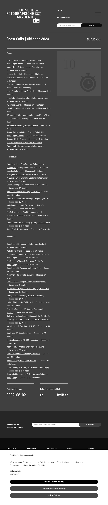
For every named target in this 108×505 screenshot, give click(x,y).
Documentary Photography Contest (21, 126)
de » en (60, 10)
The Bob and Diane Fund (17, 212)
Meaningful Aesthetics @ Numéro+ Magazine (25, 347)
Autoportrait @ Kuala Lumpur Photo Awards (25, 67)
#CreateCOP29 (13, 115)
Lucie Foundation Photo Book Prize (21, 91)
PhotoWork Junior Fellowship (19, 199)
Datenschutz (15, 471)
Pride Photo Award (14, 251)
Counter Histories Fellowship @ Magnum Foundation (28, 223)
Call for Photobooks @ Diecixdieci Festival (24, 302)
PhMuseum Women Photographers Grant (23, 192)
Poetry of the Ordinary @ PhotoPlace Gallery (25, 296)
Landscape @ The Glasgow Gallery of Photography (28, 367)
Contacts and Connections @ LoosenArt (23, 354)
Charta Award (12, 185)
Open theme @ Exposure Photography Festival (26, 244)
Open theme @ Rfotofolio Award (20, 275)
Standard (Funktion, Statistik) (54, 482)
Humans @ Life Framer (16, 139)
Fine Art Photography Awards (19, 84)
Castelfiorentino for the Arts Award (21, 108)
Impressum (14, 474)
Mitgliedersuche (63, 18)
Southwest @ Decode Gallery (19, 333)
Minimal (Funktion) (54, 495)
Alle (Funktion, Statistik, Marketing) (54, 488)
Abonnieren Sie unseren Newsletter (15, 426)
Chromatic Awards (14, 105)
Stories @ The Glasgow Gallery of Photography (26, 282)
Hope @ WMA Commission (17, 229)
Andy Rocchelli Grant (15, 205)
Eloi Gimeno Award (14, 78)
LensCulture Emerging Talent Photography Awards (27, 98)
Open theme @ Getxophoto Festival (21, 361)
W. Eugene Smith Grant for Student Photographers (27, 178)
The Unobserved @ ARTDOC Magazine (22, 340)
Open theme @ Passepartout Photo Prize (24, 268)
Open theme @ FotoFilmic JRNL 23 (21, 326)
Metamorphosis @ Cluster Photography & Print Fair (28, 289)
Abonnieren (90, 424)
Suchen (91, 25)
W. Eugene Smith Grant (16, 175)
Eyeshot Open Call (14, 74)
